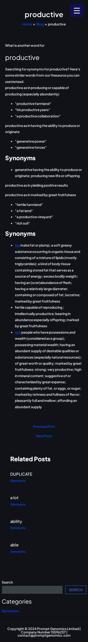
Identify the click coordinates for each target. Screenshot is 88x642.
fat (17, 245)
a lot (14, 497)
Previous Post (44, 426)
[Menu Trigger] (77, 10)
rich (18, 332)
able (14, 544)
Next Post (44, 436)
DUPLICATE (21, 474)
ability (16, 521)
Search (7, 582)
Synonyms (10, 611)
